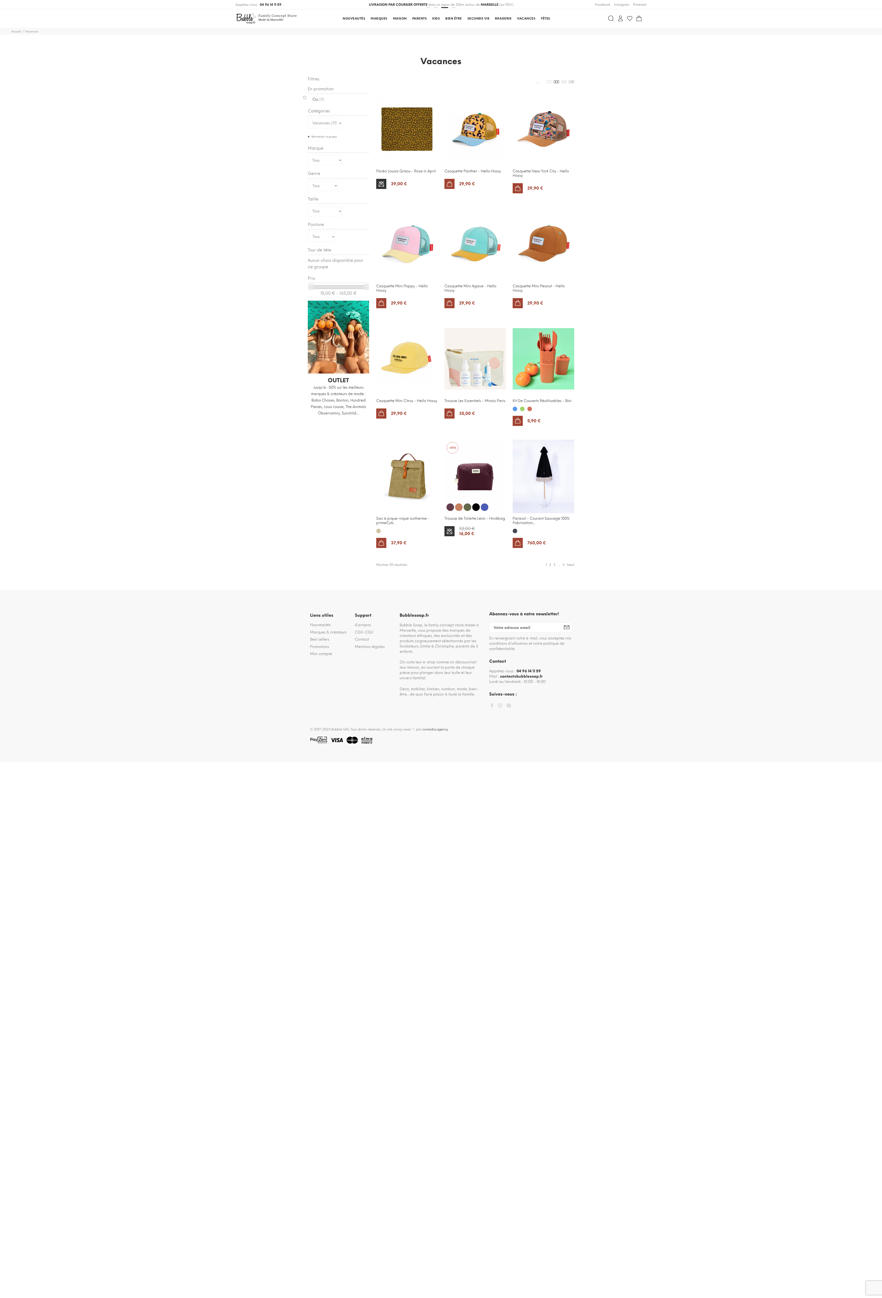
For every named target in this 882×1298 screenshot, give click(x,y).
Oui (318, 99)
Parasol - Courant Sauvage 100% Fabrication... (541, 520)
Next (570, 565)
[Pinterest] (509, 706)
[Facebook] (492, 706)
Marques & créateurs (328, 632)
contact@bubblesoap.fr (521, 676)
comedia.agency (435, 729)
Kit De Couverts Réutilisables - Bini (542, 401)
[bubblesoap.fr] (267, 18)
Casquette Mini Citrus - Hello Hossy (406, 401)
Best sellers (319, 639)
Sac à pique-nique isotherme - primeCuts (403, 520)
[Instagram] (500, 706)
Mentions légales (370, 647)
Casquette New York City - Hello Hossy (541, 173)
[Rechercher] (611, 18)
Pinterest (640, 5)
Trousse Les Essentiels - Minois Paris (474, 401)
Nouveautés (320, 625)
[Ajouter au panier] (449, 184)
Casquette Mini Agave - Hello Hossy (470, 288)
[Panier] (639, 18)
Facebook (602, 5)
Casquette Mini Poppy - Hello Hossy (402, 288)
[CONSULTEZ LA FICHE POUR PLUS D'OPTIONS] (381, 184)
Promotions (319, 647)
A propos (363, 625)
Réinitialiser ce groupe (324, 136)
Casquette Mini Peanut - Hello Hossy (539, 288)
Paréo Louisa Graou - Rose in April (406, 171)
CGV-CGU (364, 632)
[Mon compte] (620, 18)
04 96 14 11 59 (270, 5)
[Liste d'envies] (629, 18)
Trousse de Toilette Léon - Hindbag (474, 518)
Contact (362, 639)
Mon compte (321, 654)
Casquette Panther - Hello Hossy (472, 171)
